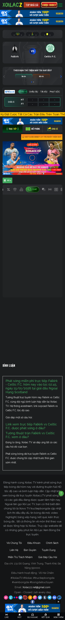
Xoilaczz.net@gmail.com (36, 587)
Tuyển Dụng (48, 550)
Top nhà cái (32, 5)
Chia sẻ (55, 128)
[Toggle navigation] (60, 5)
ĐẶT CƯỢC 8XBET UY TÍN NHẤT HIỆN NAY (43, 137)
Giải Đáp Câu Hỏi (47, 557)
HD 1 (9, 180)
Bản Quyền (30, 550)
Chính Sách (52, 543)
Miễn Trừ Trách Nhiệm (20, 557)
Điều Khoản (33, 543)
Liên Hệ (14, 550)
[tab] (13, 129)
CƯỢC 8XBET (49, 5)
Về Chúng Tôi (14, 543)
